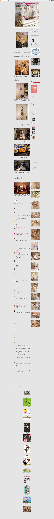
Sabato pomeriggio (35, 167)
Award (32, 98)
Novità (33, 168)
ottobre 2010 (34, 170)
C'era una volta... (34, 165)
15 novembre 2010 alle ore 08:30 (21, 328)
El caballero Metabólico (18, 212)
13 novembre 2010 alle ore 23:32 (21, 252)
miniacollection (17, 305)
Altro (31, 97)
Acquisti (17, 203)
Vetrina (32, 114)
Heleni (16, 221)
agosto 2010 (34, 172)
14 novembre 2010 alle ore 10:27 (21, 273)
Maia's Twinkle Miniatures (19, 233)
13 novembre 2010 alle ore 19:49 (21, 221)
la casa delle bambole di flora (27, 4)
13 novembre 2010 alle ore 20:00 (21, 227)
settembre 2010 (35, 171)
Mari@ (16, 252)
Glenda (16, 328)
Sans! (16, 342)
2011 (32, 159)
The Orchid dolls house (33, 112)
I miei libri (32, 106)
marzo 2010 (34, 178)
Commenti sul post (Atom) (19, 386)
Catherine (17, 227)
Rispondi (17, 219)
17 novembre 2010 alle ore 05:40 (21, 342)
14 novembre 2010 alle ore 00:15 (21, 260)
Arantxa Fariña (17, 280)
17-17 (16, 362)
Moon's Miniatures (34, 135)
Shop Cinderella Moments (35, 117)
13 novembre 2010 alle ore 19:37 (24, 212)
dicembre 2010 (34, 161)
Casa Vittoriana (21, 203)
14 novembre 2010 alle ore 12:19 (21, 310)
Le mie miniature (33, 108)
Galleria (32, 103)
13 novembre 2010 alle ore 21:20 (25, 233)
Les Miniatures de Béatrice (35, 122)
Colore (33, 163)
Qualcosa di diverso (35, 164)
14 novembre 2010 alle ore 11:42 (22, 305)
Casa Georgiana (33, 99)
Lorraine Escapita (18, 318)
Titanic (32, 113)
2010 (32, 160)
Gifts (31, 104)
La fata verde (34, 169)
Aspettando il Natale (35, 166)
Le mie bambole (33, 107)
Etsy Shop (32, 102)
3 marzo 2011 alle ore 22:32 (20, 362)
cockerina (17, 260)
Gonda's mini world (34, 126)
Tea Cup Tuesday (33, 111)
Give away (32, 105)
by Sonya (17, 310)
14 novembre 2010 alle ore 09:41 (21, 268)
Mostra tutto (39, 139)
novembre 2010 (34, 162)
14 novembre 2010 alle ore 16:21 (23, 318)
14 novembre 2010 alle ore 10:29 (23, 280)
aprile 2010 (34, 177)
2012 (32, 158)
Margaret (17, 268)
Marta (16, 273)
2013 (32, 157)
